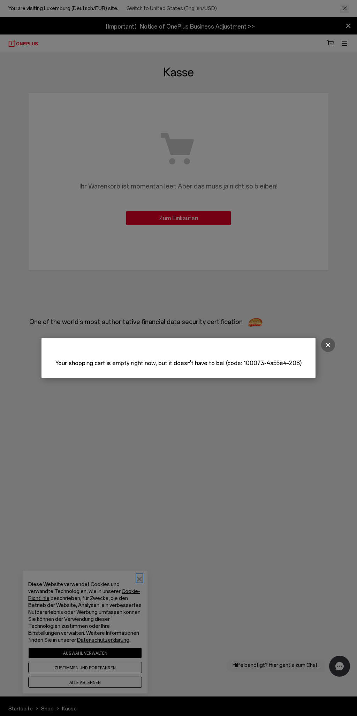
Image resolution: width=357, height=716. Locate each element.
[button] (328, 345)
